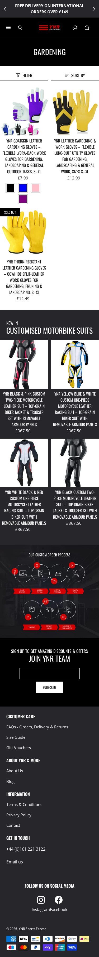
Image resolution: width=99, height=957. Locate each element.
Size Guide (15, 737)
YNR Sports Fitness (32, 928)
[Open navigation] (12, 27)
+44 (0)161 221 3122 (25, 849)
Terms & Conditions (24, 804)
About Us (14, 771)
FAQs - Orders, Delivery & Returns (37, 727)
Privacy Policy (18, 815)
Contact (13, 825)
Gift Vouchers (18, 747)
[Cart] (87, 27)
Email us (14, 862)
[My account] (75, 27)
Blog (10, 781)
